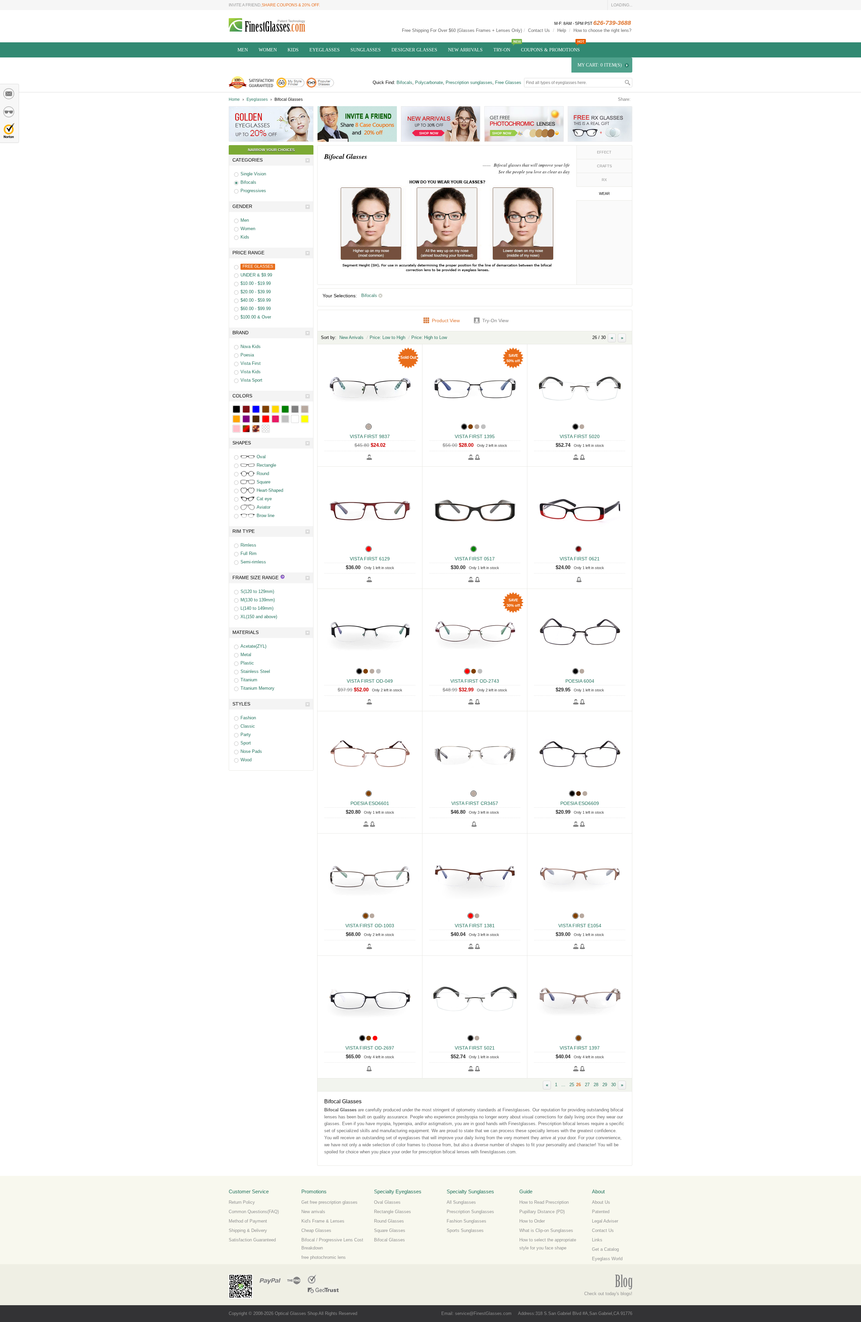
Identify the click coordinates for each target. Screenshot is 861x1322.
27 (587, 1084)
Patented (600, 1211)
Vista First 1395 (475, 436)
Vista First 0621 (580, 558)
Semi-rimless (253, 561)
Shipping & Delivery (248, 1230)
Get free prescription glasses (329, 1202)
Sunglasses (365, 49)
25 (571, 1084)
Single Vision (253, 173)
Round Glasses (389, 1221)
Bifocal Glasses (389, 1239)
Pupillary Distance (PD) (542, 1211)
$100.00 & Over (255, 316)
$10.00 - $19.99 (255, 283)
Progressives (253, 190)
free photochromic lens (323, 1257)
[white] (295, 419)
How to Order (532, 1221)
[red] (265, 419)
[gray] (295, 409)
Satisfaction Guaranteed (252, 1239)
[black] (236, 409)
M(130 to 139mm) (257, 599)
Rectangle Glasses (392, 1211)
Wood (246, 759)
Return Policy (242, 1202)
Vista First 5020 (580, 436)
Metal (245, 654)
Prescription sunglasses (469, 82)
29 (604, 1084)
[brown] (265, 409)
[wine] (246, 409)
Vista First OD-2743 (474, 681)
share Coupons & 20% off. (291, 5)
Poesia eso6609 (579, 803)
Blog (623, 1282)
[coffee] (256, 419)
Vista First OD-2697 (369, 1048)
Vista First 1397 (580, 1048)
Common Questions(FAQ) (254, 1211)
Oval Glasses (387, 1202)
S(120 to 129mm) (257, 591)
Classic (247, 726)
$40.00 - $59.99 (255, 300)
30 (613, 1084)
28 (596, 1084)
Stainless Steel (255, 671)
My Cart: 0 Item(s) (599, 65)
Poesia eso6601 (369, 803)
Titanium (248, 679)
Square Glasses (389, 1230)
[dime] (256, 428)
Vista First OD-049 (370, 681)
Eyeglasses (324, 49)
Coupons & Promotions (550, 49)
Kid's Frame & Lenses (322, 1221)
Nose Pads (251, 751)
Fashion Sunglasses (466, 1221)
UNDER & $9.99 (256, 275)
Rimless (248, 545)
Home (234, 99)
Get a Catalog (605, 1249)
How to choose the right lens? (602, 30)
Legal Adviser (605, 1221)
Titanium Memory (257, 688)
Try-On (501, 49)
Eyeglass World (607, 1258)
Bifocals (404, 82)
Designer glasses (414, 49)
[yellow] (304, 419)
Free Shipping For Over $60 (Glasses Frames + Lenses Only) (462, 30)
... (563, 1084)
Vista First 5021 (475, 1048)
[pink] (236, 428)
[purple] (246, 419)
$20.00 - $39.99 (255, 291)
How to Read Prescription (544, 1202)
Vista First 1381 (475, 925)
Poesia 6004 (579, 681)
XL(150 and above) (258, 616)
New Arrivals (465, 49)
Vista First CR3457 (474, 803)
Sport (245, 742)
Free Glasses (508, 82)
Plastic (247, 663)
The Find (293, 1279)
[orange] (236, 419)
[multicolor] (246, 428)
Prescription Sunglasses (470, 1211)
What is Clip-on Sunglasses (546, 1230)
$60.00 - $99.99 (255, 308)
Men (242, 49)
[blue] (256, 409)
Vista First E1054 (579, 925)
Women (268, 49)
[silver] (285, 419)
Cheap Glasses (316, 1230)
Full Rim (248, 553)
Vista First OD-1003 (369, 925)
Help (561, 30)
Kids (293, 49)
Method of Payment (248, 1221)
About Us (601, 1202)
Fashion (248, 717)
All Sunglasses (461, 1202)
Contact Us (539, 30)
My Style (9, 112)
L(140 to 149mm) (256, 608)
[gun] (304, 409)
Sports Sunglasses (465, 1230)
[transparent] (265, 428)
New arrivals (313, 1211)
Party (245, 734)
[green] (285, 409)
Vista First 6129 (370, 558)
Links (597, 1239)
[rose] (275, 419)
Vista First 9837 (370, 436)
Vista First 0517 (475, 558)
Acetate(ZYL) (253, 646)
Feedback (9, 94)
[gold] (275, 409)
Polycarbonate (429, 82)
